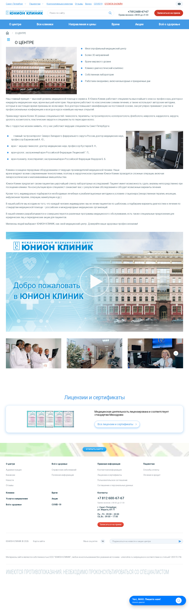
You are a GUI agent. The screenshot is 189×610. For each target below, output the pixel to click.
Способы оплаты (151, 470)
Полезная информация (63, 475)
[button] (175, 353)
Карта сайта (39, 541)
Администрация (14, 470)
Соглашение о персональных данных (115, 485)
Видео (88, 4)
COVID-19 (56, 504)
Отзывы (79, 4)
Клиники (10, 493)
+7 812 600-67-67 (138, 11)
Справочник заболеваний (64, 470)
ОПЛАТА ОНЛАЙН (113, 4)
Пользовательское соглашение (112, 480)
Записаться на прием (168, 13)
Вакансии (10, 475)
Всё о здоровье (169, 24)
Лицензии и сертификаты (109, 475)
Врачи (116, 24)
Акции (139, 24)
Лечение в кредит (152, 475)
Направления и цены (82, 24)
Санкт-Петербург (14, 4)
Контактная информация (109, 470)
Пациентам (34, 4)
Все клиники (45, 24)
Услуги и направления (17, 498)
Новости (10, 480)
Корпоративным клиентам (60, 4)
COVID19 (98, 4)
